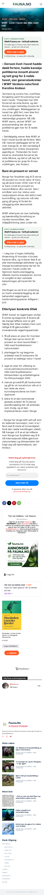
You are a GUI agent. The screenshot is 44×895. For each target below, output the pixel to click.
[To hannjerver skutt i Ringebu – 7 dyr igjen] (8, 766)
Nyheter (22, 19)
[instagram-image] (8, 697)
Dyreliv (4, 19)
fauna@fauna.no (12, 529)
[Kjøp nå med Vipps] (12, 653)
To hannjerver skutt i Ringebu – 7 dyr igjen (28, 763)
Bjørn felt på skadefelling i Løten (27, 777)
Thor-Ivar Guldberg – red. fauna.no (22, 516)
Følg (39, 686)
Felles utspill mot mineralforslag (23, 811)
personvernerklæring (21, 491)
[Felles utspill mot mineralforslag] (8, 815)
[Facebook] (4, 503)
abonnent (25, 524)
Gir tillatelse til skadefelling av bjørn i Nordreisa (29, 749)
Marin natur (13, 19)
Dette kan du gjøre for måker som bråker (28, 825)
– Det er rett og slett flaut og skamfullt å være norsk (28, 797)
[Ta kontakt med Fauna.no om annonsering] (15, 563)
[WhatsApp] (19, 503)
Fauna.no (28, 522)
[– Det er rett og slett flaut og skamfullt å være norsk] (8, 801)
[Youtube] (11, 736)
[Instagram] (7, 736)
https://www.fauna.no (22, 519)
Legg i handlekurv (10, 646)
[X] (9, 503)
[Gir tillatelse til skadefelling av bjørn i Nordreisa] (8, 752)
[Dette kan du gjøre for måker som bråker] (8, 829)
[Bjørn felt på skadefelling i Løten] (8, 780)
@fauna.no (14, 684)
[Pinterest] (14, 503)
